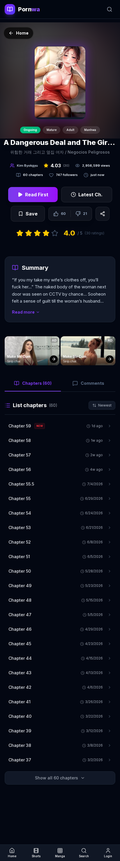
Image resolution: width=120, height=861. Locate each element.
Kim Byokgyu (27, 165)
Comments (92, 383)
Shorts (36, 856)
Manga (60, 856)
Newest (105, 405)
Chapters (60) (37, 383)
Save (32, 214)
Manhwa (90, 130)
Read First (36, 194)
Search (84, 856)
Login (108, 856)
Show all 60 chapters (56, 777)
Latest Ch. (90, 194)
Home (12, 856)
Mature (52, 130)
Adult (70, 130)
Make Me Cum (19, 357)
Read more (23, 312)
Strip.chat (13, 361)
